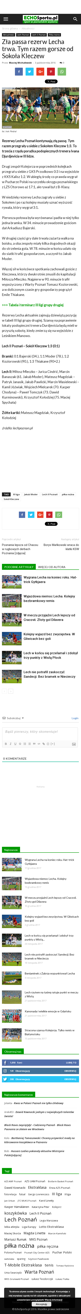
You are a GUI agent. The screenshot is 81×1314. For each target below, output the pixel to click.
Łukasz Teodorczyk (42, 1279)
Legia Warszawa (49, 1220)
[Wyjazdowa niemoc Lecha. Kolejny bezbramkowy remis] (12, 601)
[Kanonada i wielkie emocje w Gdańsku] (12, 1016)
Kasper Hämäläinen (16, 1207)
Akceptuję (41, 1304)
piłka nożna (68, 494)
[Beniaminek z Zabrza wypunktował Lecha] (12, 978)
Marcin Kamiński (57, 1233)
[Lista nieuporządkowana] (29, 743)
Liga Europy (29, 1227)
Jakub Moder (31, 494)
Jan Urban (9, 1200)
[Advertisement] (40, 7)
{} (48, 743)
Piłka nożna (54, 34)
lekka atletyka (11, 1226)
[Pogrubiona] (5, 743)
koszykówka (15, 1213)
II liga (68, 1194)
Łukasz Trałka (62, 1279)
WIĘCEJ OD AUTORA (51, 567)
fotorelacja (10, 1194)
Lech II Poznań (39, 34)
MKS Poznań (38, 1239)
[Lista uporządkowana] (24, 743)
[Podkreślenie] (15, 743)
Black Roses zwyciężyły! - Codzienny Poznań (29, 1125)
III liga (16, 494)
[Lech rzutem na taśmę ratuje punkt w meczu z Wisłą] (12, 997)
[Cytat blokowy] (34, 743)
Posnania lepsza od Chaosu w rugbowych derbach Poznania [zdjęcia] (20, 549)
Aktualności (28, 28)
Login (74, 718)
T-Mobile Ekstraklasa (23, 1265)
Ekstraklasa (37, 1187)
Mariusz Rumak (15, 1239)
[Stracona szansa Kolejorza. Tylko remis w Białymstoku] (12, 1035)
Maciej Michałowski (20, 62)
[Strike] (19, 743)
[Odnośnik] (43, 743)
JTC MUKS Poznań (27, 1200)
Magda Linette (34, 1233)
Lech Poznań (23, 34)
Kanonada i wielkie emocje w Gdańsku (48, 1011)
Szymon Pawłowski (38, 1258)
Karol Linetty (46, 1200)
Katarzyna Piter (40, 1207)
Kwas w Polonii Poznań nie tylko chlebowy (38, 1103)
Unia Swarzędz (13, 1272)
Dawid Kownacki (14, 1188)
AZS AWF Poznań (13, 1181)
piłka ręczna (47, 1246)
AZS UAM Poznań (35, 1181)
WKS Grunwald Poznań (16, 1279)
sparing (21, 1259)
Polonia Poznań (13, 1252)
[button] (75, 19)
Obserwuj (70, 1070)
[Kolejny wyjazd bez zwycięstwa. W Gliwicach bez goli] (12, 639)
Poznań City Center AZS (37, 1252)
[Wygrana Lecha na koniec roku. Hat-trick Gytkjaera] (12, 582)
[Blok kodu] (38, 743)
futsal (22, 1194)
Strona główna (10, 28)
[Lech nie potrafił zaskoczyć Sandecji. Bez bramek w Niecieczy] (12, 676)
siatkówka (9, 1258)
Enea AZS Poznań (59, 1188)
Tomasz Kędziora (65, 1265)
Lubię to (71, 1062)
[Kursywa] (10, 743)
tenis (49, 1265)
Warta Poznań (39, 1272)
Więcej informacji (53, 1299)
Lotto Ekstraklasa (51, 1227)
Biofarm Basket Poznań (60, 1181)
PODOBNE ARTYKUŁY (18, 567)
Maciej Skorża (12, 1233)
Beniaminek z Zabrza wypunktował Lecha (50, 973)
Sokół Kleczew (11, 499)
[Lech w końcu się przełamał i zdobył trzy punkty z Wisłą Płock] (12, 657)
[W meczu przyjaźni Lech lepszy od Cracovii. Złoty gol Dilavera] (12, 620)
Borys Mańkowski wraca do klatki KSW (61, 547)
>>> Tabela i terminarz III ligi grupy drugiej (33, 305)
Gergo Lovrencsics (38, 1194)
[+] (53, 743)
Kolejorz (56, 1206)
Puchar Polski (62, 1252)
